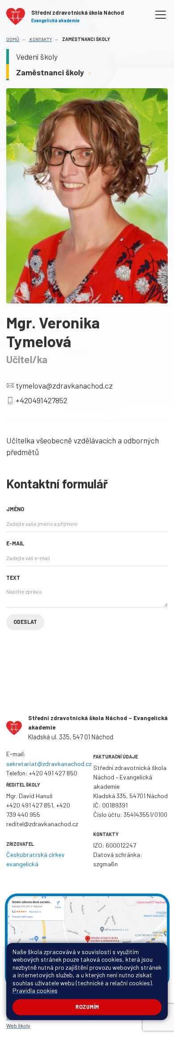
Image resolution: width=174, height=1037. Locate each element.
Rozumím (87, 1007)
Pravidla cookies (35, 990)
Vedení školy (37, 56)
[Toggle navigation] (161, 15)
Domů (12, 39)
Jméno (15, 509)
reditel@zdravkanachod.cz (42, 824)
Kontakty (40, 39)
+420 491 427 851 (29, 805)
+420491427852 (41, 400)
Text (13, 577)
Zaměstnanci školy (54, 72)
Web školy (18, 1025)
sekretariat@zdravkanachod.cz (48, 763)
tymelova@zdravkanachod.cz (64, 385)
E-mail (15, 543)
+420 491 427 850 (53, 773)
